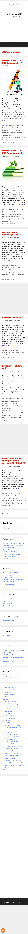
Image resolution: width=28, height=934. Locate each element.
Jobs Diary (6, 601)
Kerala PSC (6, 723)
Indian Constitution (17, 496)
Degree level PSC (7, 128)
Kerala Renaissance (9, 621)
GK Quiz (12, 274)
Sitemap (5, 770)
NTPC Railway (7, 603)
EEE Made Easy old (10, 709)
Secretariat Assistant (8, 132)
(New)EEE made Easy (11, 704)
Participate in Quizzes (16, 130)
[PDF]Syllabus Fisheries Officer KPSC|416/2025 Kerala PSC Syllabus (12, 556)
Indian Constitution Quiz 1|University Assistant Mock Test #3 (13, 460)
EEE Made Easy (9, 694)
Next (8, 514)
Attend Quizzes (9, 137)
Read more (21, 204)
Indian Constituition (12, 748)
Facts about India (11, 739)
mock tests (14, 413)
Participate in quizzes (12, 355)
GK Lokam (7, 713)
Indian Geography (12, 741)
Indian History (7, 635)
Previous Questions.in (11, 701)
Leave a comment (9, 142)
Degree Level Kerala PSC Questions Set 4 (12, 62)
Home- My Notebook (9, 687)
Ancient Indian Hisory (15, 746)
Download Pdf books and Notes (14, 763)
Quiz (10, 140)
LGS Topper (8, 697)
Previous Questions (9, 606)
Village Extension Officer (12, 753)
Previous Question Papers (12, 725)
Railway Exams (9, 716)
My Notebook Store (9, 584)
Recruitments (7, 720)
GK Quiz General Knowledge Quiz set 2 (12, 233)
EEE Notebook (7, 599)
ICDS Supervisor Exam (11, 756)
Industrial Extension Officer (12, 760)
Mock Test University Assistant (13, 503)
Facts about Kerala (8, 401)
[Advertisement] (14, 31)
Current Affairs (10, 751)
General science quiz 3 (13, 318)
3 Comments (8, 420)
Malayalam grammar (12, 737)
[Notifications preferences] (3, 930)
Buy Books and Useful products (14, 765)
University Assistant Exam (10, 216)
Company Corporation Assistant (14, 125)
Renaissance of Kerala (14, 417)
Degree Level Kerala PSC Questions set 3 (12, 152)
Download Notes (8, 577)
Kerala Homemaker (10, 718)
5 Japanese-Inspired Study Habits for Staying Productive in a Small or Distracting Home (13, 545)
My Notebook (14, 14)
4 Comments (8, 505)
